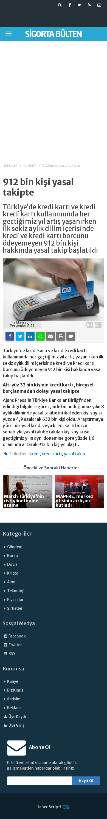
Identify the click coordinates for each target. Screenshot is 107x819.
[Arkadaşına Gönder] (50, 336)
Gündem (14, 547)
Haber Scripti (48, 806)
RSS (11, 653)
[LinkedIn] (30, 336)
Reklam (14, 708)
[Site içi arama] (60, 5)
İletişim (14, 699)
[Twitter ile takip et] (80, 5)
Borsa (12, 555)
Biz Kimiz (15, 690)
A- (98, 325)
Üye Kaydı (17, 716)
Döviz (12, 564)
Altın (11, 582)
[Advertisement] (53, 98)
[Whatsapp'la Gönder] (40, 336)
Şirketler (15, 608)
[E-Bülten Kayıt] (99, 5)
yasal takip (74, 453)
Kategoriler (17, 533)
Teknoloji (15, 591)
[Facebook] (9, 336)
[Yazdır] (60, 336)
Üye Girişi (17, 725)
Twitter (15, 645)
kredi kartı (52, 453)
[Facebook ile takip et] (70, 5)
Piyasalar (15, 599)
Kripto (12, 573)
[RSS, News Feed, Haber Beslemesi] (89, 5)
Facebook (17, 636)
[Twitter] (20, 336)
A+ (89, 325)
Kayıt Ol (86, 780)
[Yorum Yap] (70, 336)
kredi (35, 453)
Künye (12, 681)
